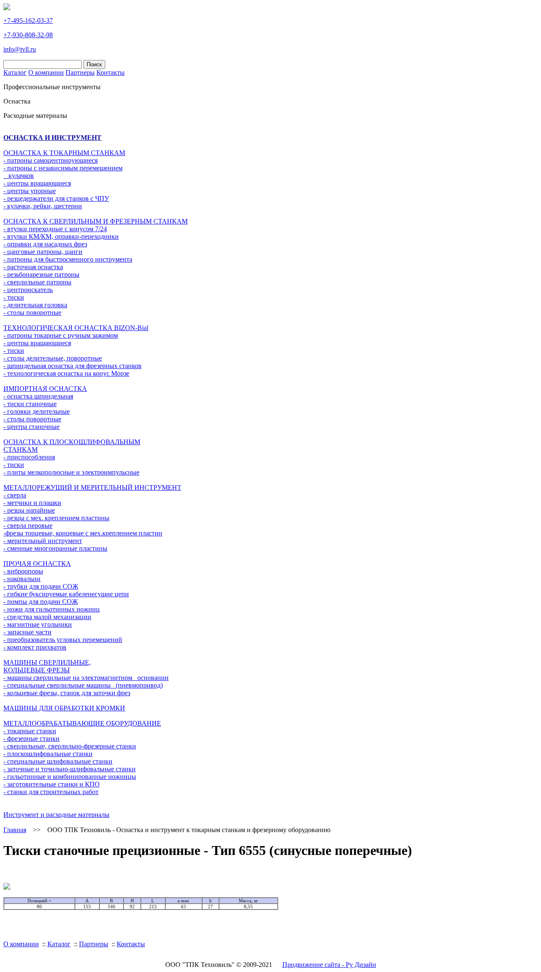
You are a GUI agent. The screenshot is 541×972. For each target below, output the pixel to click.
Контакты (110, 72)
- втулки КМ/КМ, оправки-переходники (61, 236)
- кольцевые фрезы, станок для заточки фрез (66, 692)
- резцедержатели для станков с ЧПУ (56, 198)
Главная (14, 829)
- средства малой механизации (47, 616)
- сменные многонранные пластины (55, 548)
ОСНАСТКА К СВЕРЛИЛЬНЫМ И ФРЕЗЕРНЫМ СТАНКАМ (95, 221)
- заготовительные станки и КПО (51, 784)
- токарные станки (29, 730)
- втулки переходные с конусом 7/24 (55, 228)
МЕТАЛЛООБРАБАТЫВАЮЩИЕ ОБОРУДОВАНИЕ (82, 723)
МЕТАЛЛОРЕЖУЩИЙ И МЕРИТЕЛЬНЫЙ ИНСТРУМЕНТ (92, 487)
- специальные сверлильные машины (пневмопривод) (83, 685)
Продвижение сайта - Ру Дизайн (329, 964)
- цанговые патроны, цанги (42, 251)
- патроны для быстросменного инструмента (67, 259)
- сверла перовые (27, 525)
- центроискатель (28, 289)
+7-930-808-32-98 (28, 34)
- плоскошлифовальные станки (48, 753)
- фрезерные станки (31, 738)
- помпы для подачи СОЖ (40, 601)
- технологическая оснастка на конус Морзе (66, 373)
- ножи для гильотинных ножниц (51, 609)
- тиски (13, 297)
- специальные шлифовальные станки (57, 761)
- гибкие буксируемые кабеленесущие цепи (66, 594)
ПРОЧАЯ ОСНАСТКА (37, 563)
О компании (46, 72)
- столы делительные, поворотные (52, 358)
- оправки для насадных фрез (45, 244)
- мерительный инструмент (42, 540)
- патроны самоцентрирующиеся (50, 160)
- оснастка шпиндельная (38, 396)
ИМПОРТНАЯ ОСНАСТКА (45, 388)
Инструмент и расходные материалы (56, 814)
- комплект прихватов (34, 647)
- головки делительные (36, 411)
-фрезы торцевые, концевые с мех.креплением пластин (82, 533)
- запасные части (27, 632)
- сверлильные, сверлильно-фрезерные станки (69, 746)
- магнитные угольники (37, 624)
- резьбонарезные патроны (41, 274)
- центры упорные (29, 190)
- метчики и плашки (32, 502)
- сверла (14, 495)
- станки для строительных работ (50, 791)
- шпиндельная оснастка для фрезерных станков (72, 365)
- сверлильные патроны (37, 282)
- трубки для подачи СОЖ (40, 586)
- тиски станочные (30, 403)
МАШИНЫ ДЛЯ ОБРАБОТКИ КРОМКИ (64, 708)
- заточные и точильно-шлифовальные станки (69, 769)
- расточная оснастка (33, 266)
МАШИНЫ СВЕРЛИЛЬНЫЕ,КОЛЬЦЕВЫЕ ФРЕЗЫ (47, 666)
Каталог (15, 72)
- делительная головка (35, 305)
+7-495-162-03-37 (28, 20)
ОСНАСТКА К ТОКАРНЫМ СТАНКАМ (64, 152)
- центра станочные (31, 426)
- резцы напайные (29, 510)
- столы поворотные (32, 312)
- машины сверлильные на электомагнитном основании (86, 677)
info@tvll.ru (19, 49)
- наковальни (22, 578)
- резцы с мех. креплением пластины (56, 517)
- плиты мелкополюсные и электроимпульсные (71, 472)
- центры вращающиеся (37, 183)
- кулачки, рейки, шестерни (42, 206)
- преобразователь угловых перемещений (62, 639)
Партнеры (80, 72)
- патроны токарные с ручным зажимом (60, 335)
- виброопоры (23, 571)
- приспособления (29, 457)
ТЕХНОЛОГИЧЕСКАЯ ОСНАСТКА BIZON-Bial (75, 327)
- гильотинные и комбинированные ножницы (69, 776)
